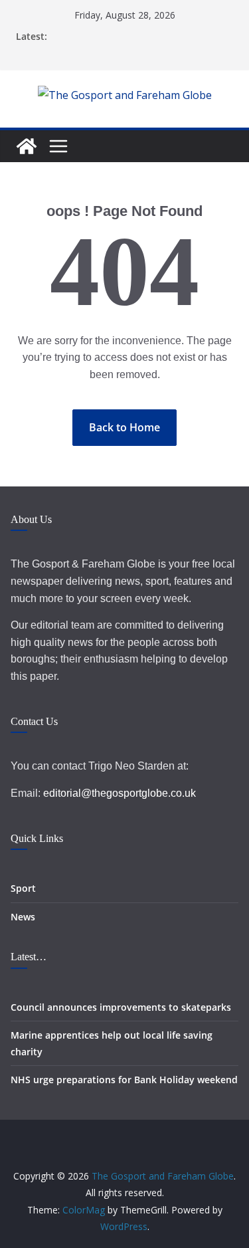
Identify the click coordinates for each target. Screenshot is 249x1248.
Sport (23, 888)
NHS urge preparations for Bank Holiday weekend (124, 1079)
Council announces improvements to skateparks (121, 1007)
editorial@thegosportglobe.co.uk (119, 793)
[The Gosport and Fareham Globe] (26, 146)
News (23, 916)
